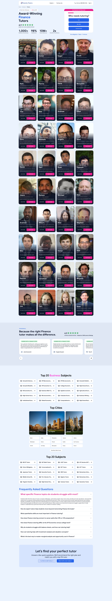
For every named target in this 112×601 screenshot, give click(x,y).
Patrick (23, 278)
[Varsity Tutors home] (26, 3)
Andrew (61, 111)
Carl (40, 306)
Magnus (80, 278)
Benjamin (80, 84)
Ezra (22, 139)
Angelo (61, 139)
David (22, 167)
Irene (60, 83)
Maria (60, 306)
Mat (40, 112)
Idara (41, 250)
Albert (41, 223)
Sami (79, 139)
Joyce (22, 195)
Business (24, 7)
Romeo (42, 195)
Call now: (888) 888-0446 (81, 3)
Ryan (60, 167)
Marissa (23, 56)
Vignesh (80, 167)
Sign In (90, 3)
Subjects (51, 3)
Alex (59, 223)
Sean (79, 306)
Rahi (21, 84)
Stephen (80, 223)
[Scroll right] (91, 358)
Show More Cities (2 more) (56, 450)
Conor (41, 56)
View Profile (23, 62)
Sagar (60, 56)
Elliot (79, 111)
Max (21, 251)
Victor (60, 251)
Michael (61, 195)
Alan (78, 195)
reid (21, 112)
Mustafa (42, 139)
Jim (21, 306)
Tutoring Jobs (59, 3)
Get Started (31, 62)
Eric (59, 279)
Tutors (20, 7)
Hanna (41, 84)
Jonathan (43, 279)
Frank (79, 56)
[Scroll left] (21, 358)
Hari (40, 167)
